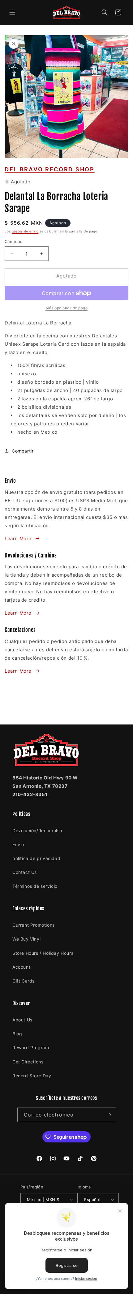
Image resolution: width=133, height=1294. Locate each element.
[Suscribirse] (109, 1115)
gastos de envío (25, 231)
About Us (22, 1019)
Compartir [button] (22, 450)
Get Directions (27, 1061)
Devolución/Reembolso (37, 830)
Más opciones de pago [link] (66, 308)
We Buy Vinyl (26, 938)
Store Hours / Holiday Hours (42, 953)
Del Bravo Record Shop (50, 169)
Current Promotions (33, 925)
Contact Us (24, 872)
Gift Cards (23, 980)
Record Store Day (31, 1075)
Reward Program (30, 1047)
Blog (17, 1033)
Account (21, 967)
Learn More (18, 538)
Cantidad (14, 241)
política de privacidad (36, 858)
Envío (18, 844)
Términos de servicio (35, 886)
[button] (12, 12)
